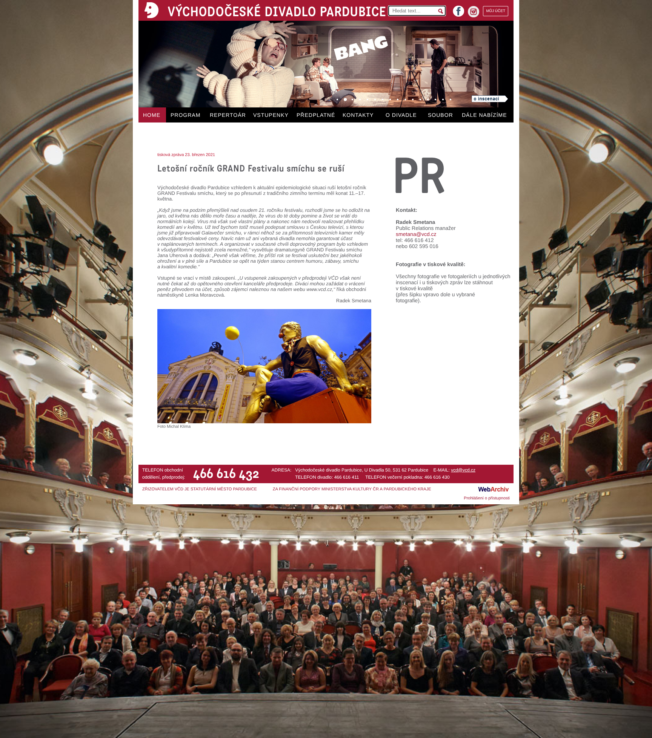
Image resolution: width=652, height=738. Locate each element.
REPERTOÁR (228, 115)
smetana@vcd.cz (416, 234)
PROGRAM (185, 115)
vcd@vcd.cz (463, 470)
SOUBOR (440, 115)
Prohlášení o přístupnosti (487, 498)
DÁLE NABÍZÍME (484, 115)
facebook (458, 9)
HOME (151, 115)
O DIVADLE (401, 115)
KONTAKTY (358, 115)
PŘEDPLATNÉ (316, 115)
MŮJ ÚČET (495, 11)
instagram (473, 11)
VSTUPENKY (271, 115)
